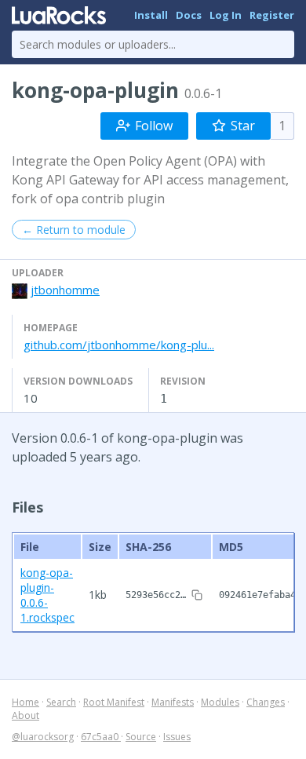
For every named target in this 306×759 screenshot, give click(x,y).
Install (151, 15)
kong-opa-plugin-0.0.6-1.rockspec (47, 595)
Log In (225, 15)
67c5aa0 (101, 736)
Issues (177, 736)
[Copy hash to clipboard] (197, 595)
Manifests (172, 702)
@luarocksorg (43, 736)
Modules (220, 702)
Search (61, 702)
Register (272, 15)
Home (25, 702)
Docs (189, 15)
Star (243, 125)
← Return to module (74, 229)
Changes (265, 702)
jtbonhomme (65, 289)
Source (141, 736)
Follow (154, 125)
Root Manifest (113, 702)
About (25, 715)
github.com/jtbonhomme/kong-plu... (119, 344)
